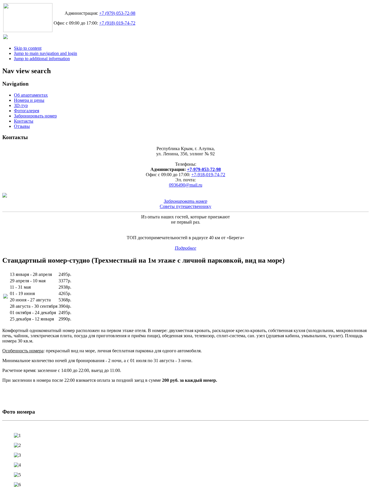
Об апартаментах (31, 95)
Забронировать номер (35, 115)
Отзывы (22, 126)
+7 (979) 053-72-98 (117, 13)
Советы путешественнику (185, 206)
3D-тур (21, 105)
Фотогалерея (26, 110)
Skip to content (27, 48)
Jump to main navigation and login (45, 53)
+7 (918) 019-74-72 (117, 23)
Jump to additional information (42, 58)
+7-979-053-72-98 (204, 169)
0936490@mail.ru (185, 185)
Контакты (23, 121)
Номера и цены (29, 100)
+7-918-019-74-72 (208, 174)
